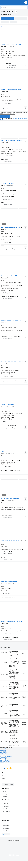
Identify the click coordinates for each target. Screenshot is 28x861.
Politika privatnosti (6, 808)
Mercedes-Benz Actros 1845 (4, 723)
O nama (4, 775)
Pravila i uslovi (5, 806)
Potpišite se (5, 116)
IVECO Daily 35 (4, 653)
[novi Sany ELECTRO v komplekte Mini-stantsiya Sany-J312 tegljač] (14, 79)
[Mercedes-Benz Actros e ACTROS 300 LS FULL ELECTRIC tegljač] (14, 529)
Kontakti (4, 781)
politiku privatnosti (17, 118)
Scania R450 (4, 697)
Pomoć (3, 778)
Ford (2, 451)
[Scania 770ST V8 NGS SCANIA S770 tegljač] (14, 611)
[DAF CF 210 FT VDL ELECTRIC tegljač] (14, 487)
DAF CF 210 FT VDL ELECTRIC (10, 498)
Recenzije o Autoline (6, 814)
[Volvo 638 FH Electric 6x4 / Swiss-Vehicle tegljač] (14, 130)
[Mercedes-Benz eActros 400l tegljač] (14, 571)
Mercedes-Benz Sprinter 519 (4, 733)
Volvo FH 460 (4, 686)
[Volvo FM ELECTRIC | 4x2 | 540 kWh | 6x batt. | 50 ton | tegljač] (14, 350)
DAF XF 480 (4, 662)
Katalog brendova (6, 816)
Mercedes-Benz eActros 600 (9, 275)
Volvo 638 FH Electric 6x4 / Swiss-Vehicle (12, 140)
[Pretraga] (25, 7)
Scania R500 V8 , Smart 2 (8, 183)
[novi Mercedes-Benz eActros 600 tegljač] (14, 265)
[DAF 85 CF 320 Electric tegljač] (14, 394)
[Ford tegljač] (14, 441)
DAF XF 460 (4, 713)
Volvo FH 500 (4, 674)
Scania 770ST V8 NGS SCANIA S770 (11, 621)
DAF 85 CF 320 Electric (7, 404)
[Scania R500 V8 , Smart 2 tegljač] (14, 173)
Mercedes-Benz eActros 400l (9, 581)
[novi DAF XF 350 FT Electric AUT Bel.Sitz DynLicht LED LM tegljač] (14, 310)
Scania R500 (4, 741)
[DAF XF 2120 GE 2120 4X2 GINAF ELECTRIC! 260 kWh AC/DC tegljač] (14, 34)
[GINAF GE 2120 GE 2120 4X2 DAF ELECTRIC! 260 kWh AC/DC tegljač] (14, 216)
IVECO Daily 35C (4, 705)
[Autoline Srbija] (9, 2)
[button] (26, 2)
